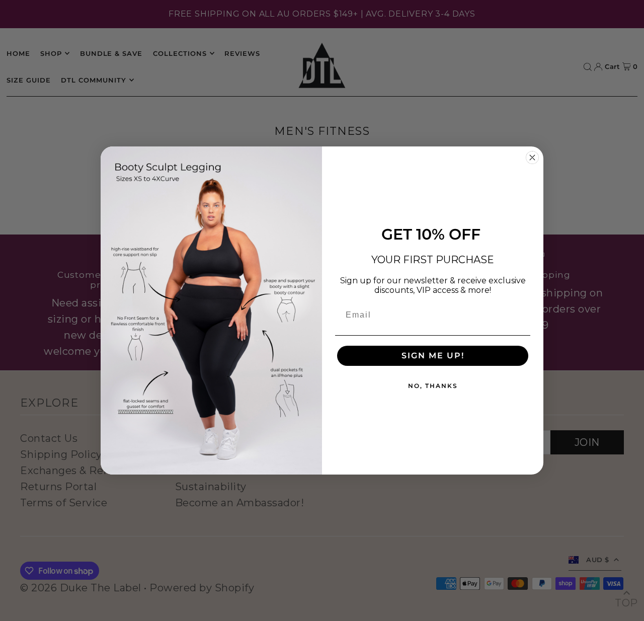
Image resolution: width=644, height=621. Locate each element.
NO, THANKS (433, 386)
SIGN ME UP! (432, 355)
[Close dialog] (532, 157)
